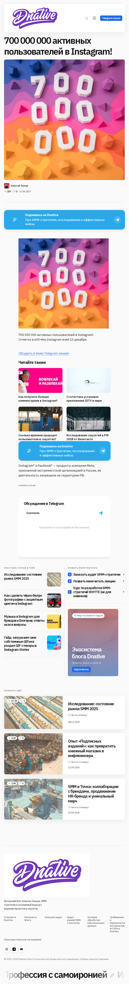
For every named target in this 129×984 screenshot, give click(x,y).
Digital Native (81, 669)
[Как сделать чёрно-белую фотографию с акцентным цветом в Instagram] (54, 600)
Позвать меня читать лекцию (94, 581)
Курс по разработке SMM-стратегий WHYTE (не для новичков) (92, 592)
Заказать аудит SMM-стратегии (96, 574)
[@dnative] (14, 949)
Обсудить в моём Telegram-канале (43, 353)
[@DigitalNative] (21, 949)
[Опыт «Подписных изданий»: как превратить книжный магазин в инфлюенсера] (33, 753)
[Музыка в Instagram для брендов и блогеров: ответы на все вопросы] (54, 621)
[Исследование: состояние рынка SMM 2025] (54, 579)
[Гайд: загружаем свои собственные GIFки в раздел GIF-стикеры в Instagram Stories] (54, 642)
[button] (86, 18)
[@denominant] (6, 949)
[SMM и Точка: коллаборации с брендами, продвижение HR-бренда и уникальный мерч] (33, 799)
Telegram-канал (111, 18)
